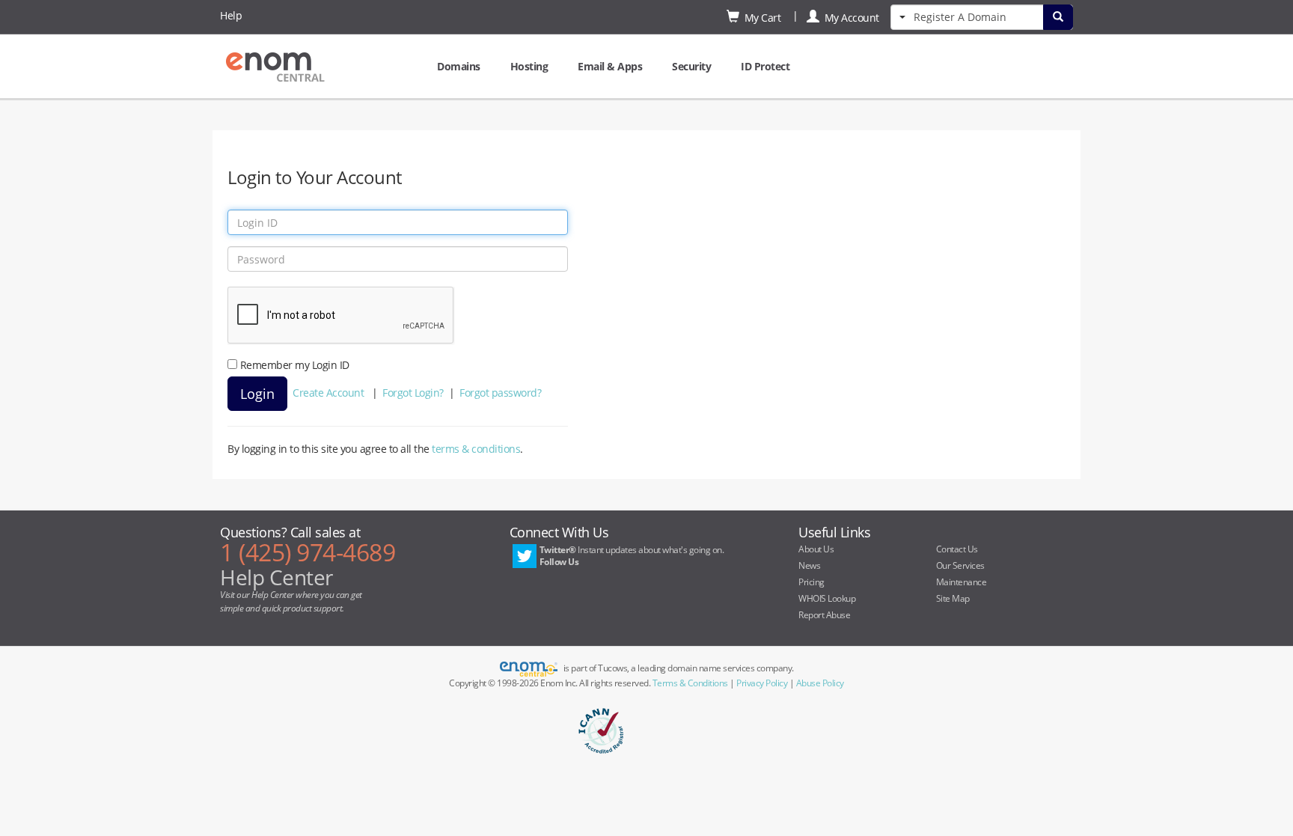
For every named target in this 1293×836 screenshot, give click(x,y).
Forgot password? (500, 392)
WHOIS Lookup (826, 598)
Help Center (276, 577)
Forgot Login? (413, 392)
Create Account (328, 392)
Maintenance (961, 582)
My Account (849, 17)
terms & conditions (476, 449)
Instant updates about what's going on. (631, 555)
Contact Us (957, 549)
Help (231, 15)
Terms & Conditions (690, 683)
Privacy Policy (761, 683)
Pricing (811, 582)
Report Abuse (824, 614)
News (809, 565)
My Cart (760, 17)
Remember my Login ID (294, 365)
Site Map (953, 598)
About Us (816, 549)
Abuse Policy (820, 683)
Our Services (960, 565)
